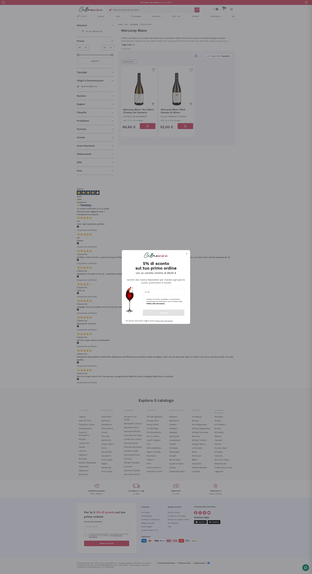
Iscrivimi (163, 313)
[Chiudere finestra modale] (186, 253)
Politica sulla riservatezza (164, 321)
